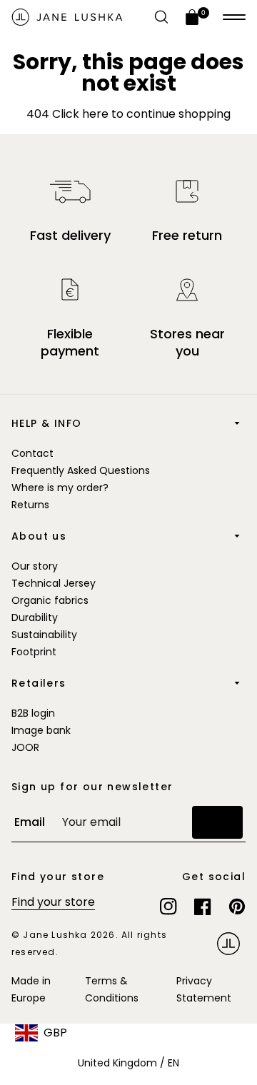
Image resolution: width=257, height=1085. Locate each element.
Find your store (53, 902)
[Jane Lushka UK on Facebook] (202, 906)
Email (29, 822)
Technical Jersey (53, 583)
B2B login (33, 713)
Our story (34, 566)
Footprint (33, 652)
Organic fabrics (50, 600)
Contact (32, 453)
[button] (234, 17)
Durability (34, 617)
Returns (30, 505)
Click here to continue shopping (140, 114)
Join (217, 822)
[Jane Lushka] (67, 17)
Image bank (41, 730)
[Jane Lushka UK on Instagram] (168, 906)
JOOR (25, 747)
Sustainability (44, 634)
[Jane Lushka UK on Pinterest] (237, 906)
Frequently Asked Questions (80, 470)
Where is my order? (60, 487)
